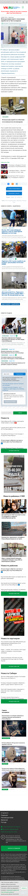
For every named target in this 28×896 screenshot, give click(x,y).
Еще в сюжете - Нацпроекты (10, 304)
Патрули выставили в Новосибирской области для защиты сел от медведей (13, 769)
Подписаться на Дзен (10, 401)
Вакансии (4, 820)
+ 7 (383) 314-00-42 (16, 869)
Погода (3, 822)
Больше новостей (14, 450)
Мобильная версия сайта (9, 832)
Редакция (4, 815)
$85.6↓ (13, 2)
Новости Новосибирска (14, 188)
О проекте (4, 813)
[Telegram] (17, 184)
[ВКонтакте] (8, 184)
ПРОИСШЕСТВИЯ (6, 738)
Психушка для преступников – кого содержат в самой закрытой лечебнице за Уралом (13, 389)
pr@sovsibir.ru (22, 872)
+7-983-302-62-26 (9, 873)
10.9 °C (9, 2)
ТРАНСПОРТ (11, 228)
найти (20, 413)
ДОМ (9, 290)
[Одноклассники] (13, 184)
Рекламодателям (7, 818)
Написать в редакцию (14, 848)
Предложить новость (14, 193)
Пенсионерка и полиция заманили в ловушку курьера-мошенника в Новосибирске (12, 717)
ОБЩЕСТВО (11, 259)
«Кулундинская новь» (16, 23)
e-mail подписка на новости (11, 827)
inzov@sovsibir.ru (12, 870)
